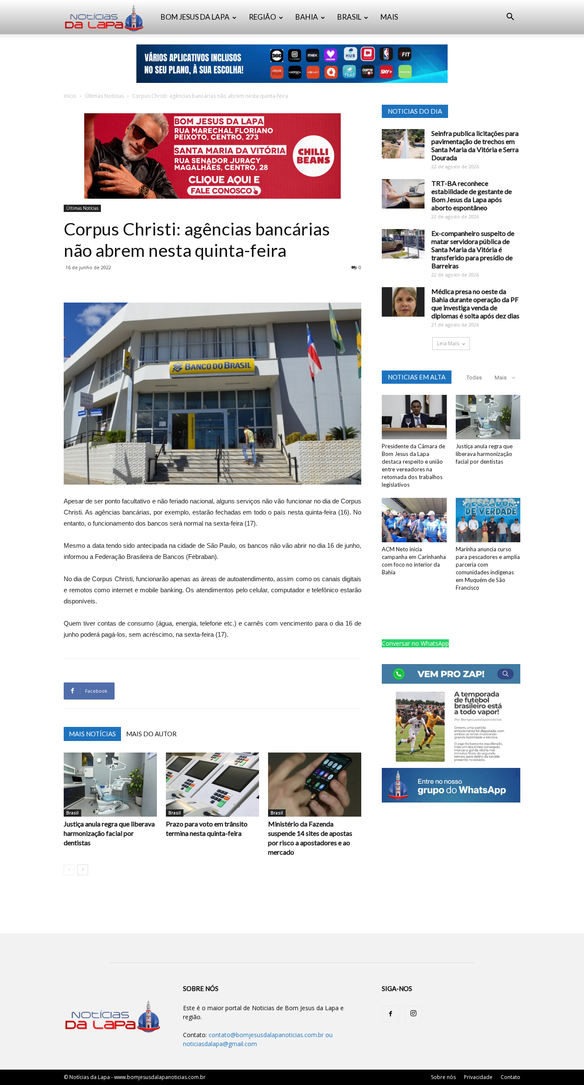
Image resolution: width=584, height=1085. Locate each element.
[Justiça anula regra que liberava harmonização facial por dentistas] (110, 785)
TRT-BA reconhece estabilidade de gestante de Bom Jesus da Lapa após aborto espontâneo (471, 195)
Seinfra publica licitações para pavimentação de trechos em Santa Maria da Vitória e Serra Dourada (475, 145)
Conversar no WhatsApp (415, 643)
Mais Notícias (92, 734)
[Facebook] (390, 1014)
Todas (474, 377)
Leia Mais (448, 343)
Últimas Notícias (104, 96)
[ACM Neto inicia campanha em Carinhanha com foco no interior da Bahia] (414, 520)
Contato (510, 1077)
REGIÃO (262, 16)
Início (70, 96)
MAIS (389, 16)
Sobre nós (443, 1077)
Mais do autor (151, 734)
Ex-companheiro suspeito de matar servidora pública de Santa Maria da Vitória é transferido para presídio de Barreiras (472, 249)
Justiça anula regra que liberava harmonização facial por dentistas (109, 833)
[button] (510, 18)
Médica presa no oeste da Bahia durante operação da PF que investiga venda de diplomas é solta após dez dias (475, 303)
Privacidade (478, 1077)
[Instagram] (413, 1014)
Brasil (72, 813)
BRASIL (349, 16)
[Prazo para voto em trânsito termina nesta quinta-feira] (212, 785)
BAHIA (306, 16)
